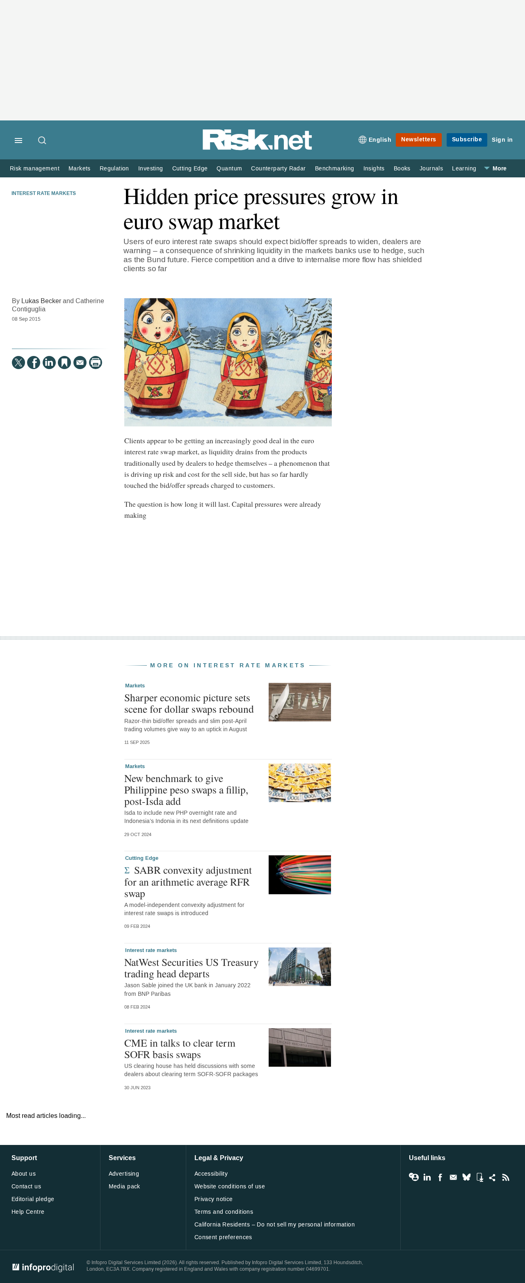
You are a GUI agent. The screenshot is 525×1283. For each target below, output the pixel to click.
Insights (374, 168)
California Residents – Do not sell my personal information (274, 1225)
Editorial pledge (33, 1199)
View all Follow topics (414, 1177)
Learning (464, 168)
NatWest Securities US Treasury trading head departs (191, 967)
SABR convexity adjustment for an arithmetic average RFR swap (188, 881)
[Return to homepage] (257, 148)
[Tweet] (18, 362)
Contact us (26, 1186)
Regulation (114, 168)
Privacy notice (213, 1199)
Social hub (493, 1177)
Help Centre (28, 1212)
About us (23, 1174)
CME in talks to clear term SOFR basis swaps (179, 1048)
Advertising (124, 1174)
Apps (479, 1177)
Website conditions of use (229, 1186)
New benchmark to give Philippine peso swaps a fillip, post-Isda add (186, 789)
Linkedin (427, 1177)
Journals (431, 168)
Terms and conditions (223, 1212)
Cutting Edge (190, 168)
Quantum (229, 168)
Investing (150, 168)
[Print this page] (95, 362)
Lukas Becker (41, 301)
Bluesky (466, 1177)
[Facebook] (33, 362)
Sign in (502, 140)
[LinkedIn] (49, 362)
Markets (79, 168)
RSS (506, 1177)
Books (402, 168)
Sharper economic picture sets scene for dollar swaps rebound (189, 702)
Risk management (34, 168)
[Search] (42, 140)
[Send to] (80, 362)
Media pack (124, 1186)
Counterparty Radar (278, 168)
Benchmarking (334, 168)
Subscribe (467, 139)
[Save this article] (64, 362)
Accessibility (211, 1174)
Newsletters (418, 139)
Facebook (440, 1177)
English (380, 140)
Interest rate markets (43, 193)
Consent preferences (223, 1237)
